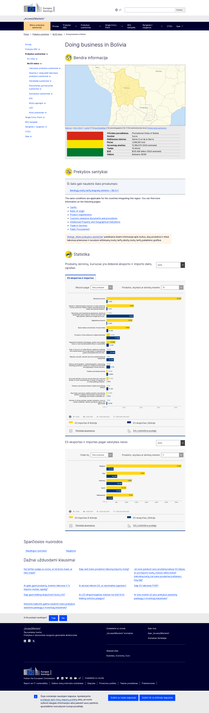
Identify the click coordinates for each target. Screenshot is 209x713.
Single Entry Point (110, 26)
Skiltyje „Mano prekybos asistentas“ (85, 237)
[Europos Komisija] (43, 8)
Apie (178, 26)
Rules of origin (77, 211)
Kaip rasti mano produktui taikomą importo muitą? (104, 569)
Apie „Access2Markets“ (158, 633)
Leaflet (86, 128)
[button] (130, 88)
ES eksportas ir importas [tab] (80, 278)
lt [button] (120, 10)
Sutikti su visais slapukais (123, 697)
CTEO (169, 26)
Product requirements (81, 214)
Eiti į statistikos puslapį (144, 430)
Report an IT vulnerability (36, 683)
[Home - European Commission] (41, 671)
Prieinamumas (148, 683)
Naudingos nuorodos (36, 551)
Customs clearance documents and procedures (93, 218)
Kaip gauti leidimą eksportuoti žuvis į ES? (44, 594)
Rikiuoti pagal (82, 287)
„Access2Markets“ (32, 628)
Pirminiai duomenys (85, 430)
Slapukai (91, 683)
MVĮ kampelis (131, 26)
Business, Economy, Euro (118, 655)
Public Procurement (80, 229)
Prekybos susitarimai (86, 26)
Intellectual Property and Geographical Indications (95, 222)
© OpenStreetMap (99, 128)
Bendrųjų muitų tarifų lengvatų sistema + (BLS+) (94, 190)
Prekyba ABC (67, 26)
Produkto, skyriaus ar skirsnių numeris (141, 287)
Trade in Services (78, 225)
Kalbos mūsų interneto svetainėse (67, 683)
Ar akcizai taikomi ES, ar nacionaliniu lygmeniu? (102, 585)
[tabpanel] (125, 358)
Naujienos (71, 551)
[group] (125, 95)
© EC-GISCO (78, 128)
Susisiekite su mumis (94, 678)
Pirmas (55, 26)
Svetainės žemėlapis (157, 638)
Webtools (68, 128)
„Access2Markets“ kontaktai (119, 633)
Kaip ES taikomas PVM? (146, 585)
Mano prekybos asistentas (37, 26)
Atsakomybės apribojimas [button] (157, 128)
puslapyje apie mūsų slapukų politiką (59, 699)
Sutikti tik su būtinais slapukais (157, 697)
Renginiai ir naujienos (148, 26)
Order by (84, 455)
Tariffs (73, 207)
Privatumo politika (107, 683)
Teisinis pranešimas (129, 683)
